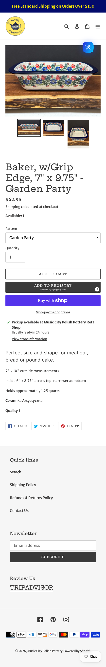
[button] (53, 287)
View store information (29, 339)
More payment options (53, 312)
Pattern (11, 229)
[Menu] (97, 26)
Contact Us (19, 510)
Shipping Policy (23, 484)
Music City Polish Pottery (45, 651)
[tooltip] (97, 289)
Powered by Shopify (77, 651)
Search (15, 472)
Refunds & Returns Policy (31, 497)
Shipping (12, 206)
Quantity (12, 248)
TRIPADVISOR (31, 587)
